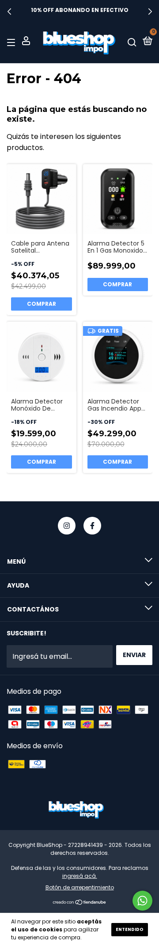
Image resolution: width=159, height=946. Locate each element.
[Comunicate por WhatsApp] (142, 901)
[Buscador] (132, 41)
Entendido (130, 929)
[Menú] (13, 41)
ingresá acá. (79, 876)
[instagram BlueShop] (67, 526)
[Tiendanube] (79, 903)
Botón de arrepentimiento (79, 887)
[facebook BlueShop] (92, 526)
